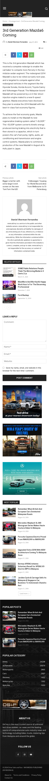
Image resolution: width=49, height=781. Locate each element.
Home (5, 21)
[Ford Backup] (9, 298)
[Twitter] (19, 55)
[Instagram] (24, 754)
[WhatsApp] (31, 55)
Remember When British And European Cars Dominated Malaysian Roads (30, 511)
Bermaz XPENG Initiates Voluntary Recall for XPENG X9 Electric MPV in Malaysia (31, 566)
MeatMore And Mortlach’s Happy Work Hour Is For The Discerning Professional (32, 284)
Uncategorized (14, 21)
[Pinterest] (25, 55)
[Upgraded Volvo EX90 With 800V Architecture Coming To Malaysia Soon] (9, 553)
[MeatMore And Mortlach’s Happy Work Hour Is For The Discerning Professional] (9, 285)
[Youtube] (30, 754)
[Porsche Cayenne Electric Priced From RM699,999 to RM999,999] (9, 540)
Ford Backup (23, 295)
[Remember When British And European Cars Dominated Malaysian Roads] (9, 512)
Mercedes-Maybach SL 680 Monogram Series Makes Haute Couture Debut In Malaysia (31, 525)
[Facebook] (13, 55)
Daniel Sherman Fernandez (18, 42)
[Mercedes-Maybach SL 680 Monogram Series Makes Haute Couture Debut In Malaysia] (9, 526)
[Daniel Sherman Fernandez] (4, 42)
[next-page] (8, 307)
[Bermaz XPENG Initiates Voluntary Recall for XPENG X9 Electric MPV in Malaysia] (9, 567)
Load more (24, 593)
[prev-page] (4, 307)
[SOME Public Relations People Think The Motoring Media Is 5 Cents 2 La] (9, 271)
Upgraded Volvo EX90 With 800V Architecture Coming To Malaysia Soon (32, 552)
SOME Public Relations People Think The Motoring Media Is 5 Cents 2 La (31, 271)
